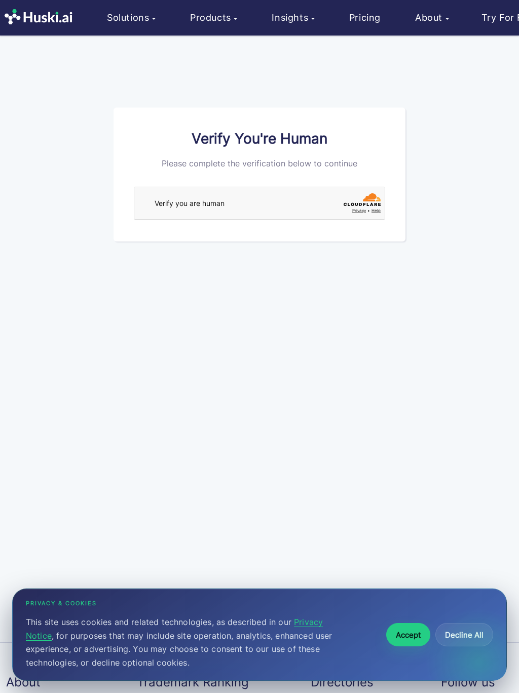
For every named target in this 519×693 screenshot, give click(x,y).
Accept (408, 635)
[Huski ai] (41, 18)
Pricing (365, 17)
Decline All (464, 635)
